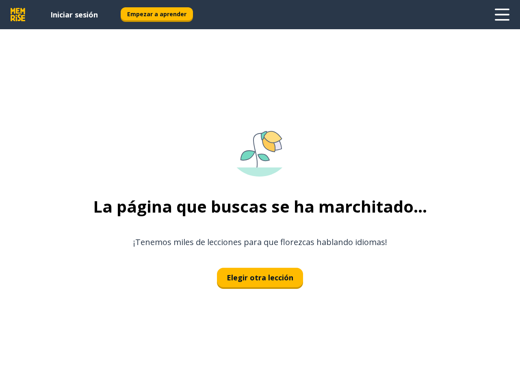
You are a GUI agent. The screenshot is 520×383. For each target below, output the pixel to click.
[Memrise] (18, 14)
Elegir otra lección (260, 277)
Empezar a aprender (156, 14)
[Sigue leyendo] (502, 14)
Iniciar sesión (74, 14)
